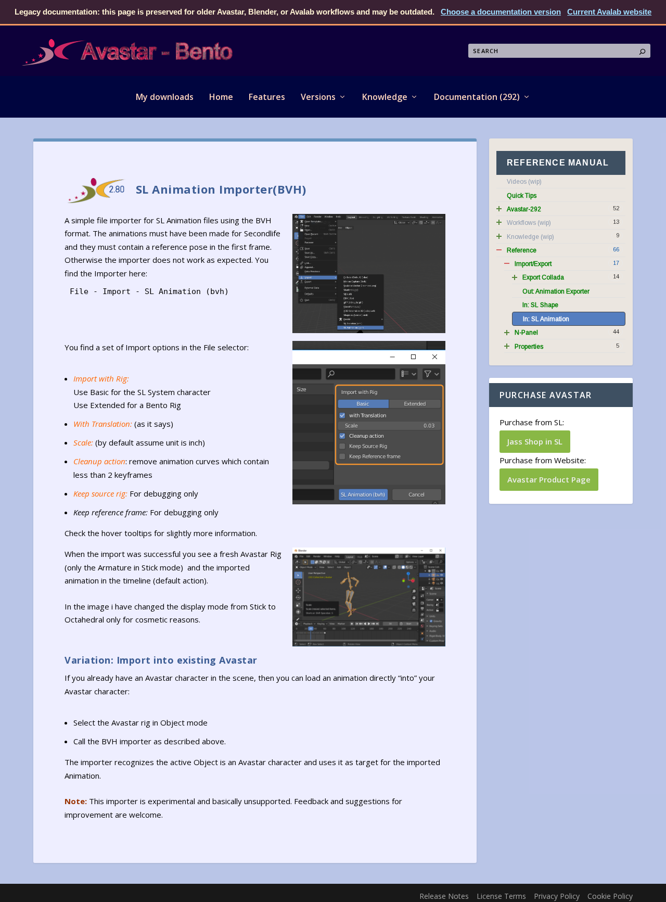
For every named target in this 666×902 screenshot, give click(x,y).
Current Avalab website (609, 11)
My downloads (165, 97)
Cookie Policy (610, 896)
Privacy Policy (557, 896)
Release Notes (444, 896)
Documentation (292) (477, 97)
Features (267, 97)
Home (221, 97)
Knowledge (384, 97)
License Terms (501, 896)
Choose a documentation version (501, 11)
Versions (318, 97)
